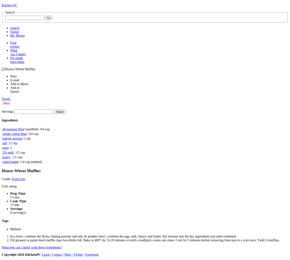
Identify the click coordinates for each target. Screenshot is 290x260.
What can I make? (18, 52)
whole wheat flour (14, 134)
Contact (57, 254)
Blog (68, 254)
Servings (7, 111)
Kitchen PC (9, 5)
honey (6, 157)
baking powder (12, 138)
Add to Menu (19, 84)
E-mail (14, 80)
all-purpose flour (13, 129)
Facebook (92, 254)
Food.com (18, 179)
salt (4, 143)
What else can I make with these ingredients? (32, 247)
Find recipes (15, 44)
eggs (5, 148)
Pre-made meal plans (17, 60)
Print (13, 76)
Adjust (60, 111)
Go (49, 18)
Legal (45, 254)
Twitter (78, 254)
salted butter (10, 162)
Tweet (6, 99)
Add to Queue (15, 89)
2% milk (8, 152)
